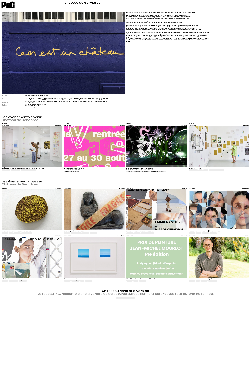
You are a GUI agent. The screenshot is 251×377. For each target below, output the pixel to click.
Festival (206, 170)
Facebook (28, 107)
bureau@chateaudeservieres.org (35, 104)
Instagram (34, 107)
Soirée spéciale (22, 280)
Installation (137, 171)
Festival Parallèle (13, 280)
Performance (130, 233)
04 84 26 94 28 (29, 102)
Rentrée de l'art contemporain (28, 170)
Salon (3, 170)
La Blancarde (17, 233)
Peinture (136, 280)
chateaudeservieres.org (32, 105)
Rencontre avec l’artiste (147, 233)
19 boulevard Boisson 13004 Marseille (36, 95)
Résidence (198, 233)
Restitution (205, 233)
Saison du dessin (16, 170)
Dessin (8, 170)
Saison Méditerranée (26, 233)
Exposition (129, 171)
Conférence (67, 280)
